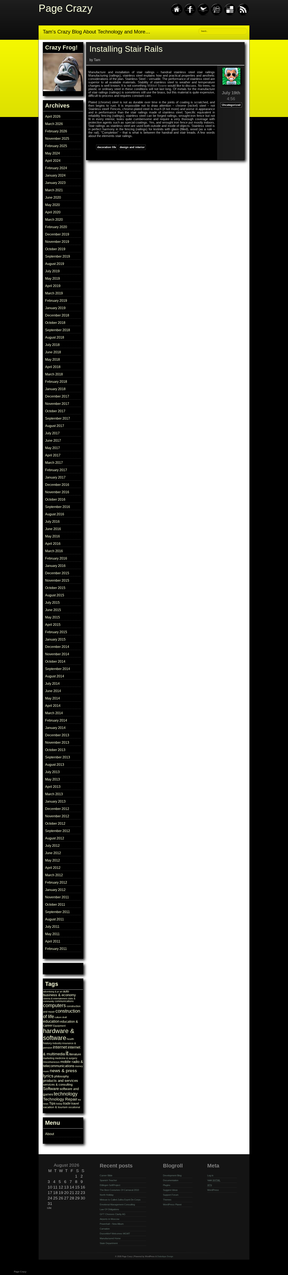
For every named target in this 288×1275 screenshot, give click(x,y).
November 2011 (57, 897)
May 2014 (52, 698)
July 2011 (52, 926)
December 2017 (57, 396)
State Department (109, 1243)
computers (54, 1005)
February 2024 (56, 168)
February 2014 (56, 720)
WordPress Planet (172, 1204)
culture (58, 1017)
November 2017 (57, 404)
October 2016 (55, 499)
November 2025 (57, 138)
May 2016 (52, 536)
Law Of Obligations (109, 1209)
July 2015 (52, 602)
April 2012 (53, 867)
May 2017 (52, 448)
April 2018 (53, 367)
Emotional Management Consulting (117, 1204)
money (79, 1066)
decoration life (106, 147)
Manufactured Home (110, 1238)
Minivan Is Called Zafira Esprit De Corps (120, 1199)
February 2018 (56, 381)
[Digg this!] (216, 15)
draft (64, 1017)
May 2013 (52, 779)
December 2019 (57, 234)
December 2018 (57, 315)
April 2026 (53, 116)
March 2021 (54, 190)
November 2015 (57, 580)
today (59, 1103)
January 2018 (55, 389)
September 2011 (57, 912)
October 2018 (55, 322)
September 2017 (57, 418)
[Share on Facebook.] (190, 15)
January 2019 (55, 308)
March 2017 (54, 462)
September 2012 (57, 831)
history (47, 1043)
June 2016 (53, 529)
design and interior (132, 147)
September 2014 (57, 669)
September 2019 (57, 256)
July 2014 (52, 683)
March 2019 (54, 293)
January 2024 (55, 175)
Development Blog (172, 1175)
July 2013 (52, 772)
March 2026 (54, 124)
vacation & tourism (55, 1107)
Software (51, 1088)
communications (64, 1001)
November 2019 (57, 241)
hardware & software (58, 1034)
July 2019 (52, 271)
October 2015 (55, 588)
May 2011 (52, 934)
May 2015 (52, 617)
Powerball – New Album (112, 1224)
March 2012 (54, 875)
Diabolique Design (165, 1256)
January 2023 (55, 183)
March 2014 (54, 713)
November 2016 (57, 492)
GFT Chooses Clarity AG (112, 1214)
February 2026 (56, 131)
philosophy (61, 1076)
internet (60, 1047)
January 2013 (55, 801)
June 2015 (53, 610)
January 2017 (55, 477)
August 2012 (54, 838)
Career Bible (106, 1175)
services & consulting (58, 1084)
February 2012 (56, 882)
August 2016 (54, 514)
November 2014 (57, 654)
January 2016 (55, 566)
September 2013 (57, 757)
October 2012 (55, 823)
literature (75, 1054)
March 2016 (54, 551)
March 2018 (54, 374)
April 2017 (53, 455)
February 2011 (56, 949)
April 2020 (53, 212)
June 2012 (53, 853)
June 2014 (53, 691)
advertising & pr (51, 991)
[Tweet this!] (203, 15)
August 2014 (54, 676)
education (51, 1021)
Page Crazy (66, 8)
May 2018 (52, 359)
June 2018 (53, 352)
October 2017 (55, 411)
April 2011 (52, 941)
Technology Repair (60, 1099)
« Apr (49, 1208)
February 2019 (56, 300)
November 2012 (57, 816)
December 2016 (57, 485)
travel (75, 1103)
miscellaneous (51, 1062)
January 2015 (55, 639)
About (49, 1134)
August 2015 (54, 595)
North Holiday (107, 1195)
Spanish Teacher (108, 1180)
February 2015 (56, 632)
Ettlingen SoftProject (110, 1185)
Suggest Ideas (170, 1190)
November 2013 (57, 742)
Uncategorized (231, 104)
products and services (60, 1081)
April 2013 (53, 786)
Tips (52, 1103)
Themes (167, 1199)
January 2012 (55, 890)
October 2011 (55, 904)
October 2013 (55, 750)
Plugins (166, 1185)
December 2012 (57, 809)
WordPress (213, 1190)
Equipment (59, 1025)
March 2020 (54, 219)
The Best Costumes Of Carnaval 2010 (119, 1190)
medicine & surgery (66, 1058)
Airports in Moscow (109, 1219)
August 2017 (54, 426)
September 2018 (57, 330)
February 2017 (56, 470)
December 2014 (57, 647)
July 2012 (52, 845)
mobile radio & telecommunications (63, 1064)
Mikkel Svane (157, 85)
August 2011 (54, 919)
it (67, 1053)
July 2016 (52, 521)
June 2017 (53, 440)
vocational (74, 1107)
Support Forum (170, 1195)
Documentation (170, 1180)
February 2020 (56, 227)
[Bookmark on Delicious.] (229, 15)
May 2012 (52, 860)
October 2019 (55, 249)
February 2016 (56, 558)
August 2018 (54, 337)
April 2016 (53, 543)
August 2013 (54, 764)
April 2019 (53, 286)
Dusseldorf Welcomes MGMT (115, 1233)
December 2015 (57, 573)
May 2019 (52, 278)
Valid (213, 1180)
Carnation (105, 1228)
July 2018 (52, 345)
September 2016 (57, 507)
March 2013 (54, 794)
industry (57, 1043)
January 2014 (55, 728)
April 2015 (53, 624)
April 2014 (53, 705)
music (46, 1071)
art (61, 991)
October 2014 (55, 661)
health (70, 1039)
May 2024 (52, 153)
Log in (210, 1175)
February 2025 (56, 146)
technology (66, 1094)
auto (66, 991)
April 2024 (53, 160)
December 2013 (57, 735)
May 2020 (52, 205)
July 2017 (52, 433)
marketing (48, 1058)
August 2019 (54, 264)
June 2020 (53, 197)
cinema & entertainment (55, 998)
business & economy (59, 995)
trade (67, 1103)
